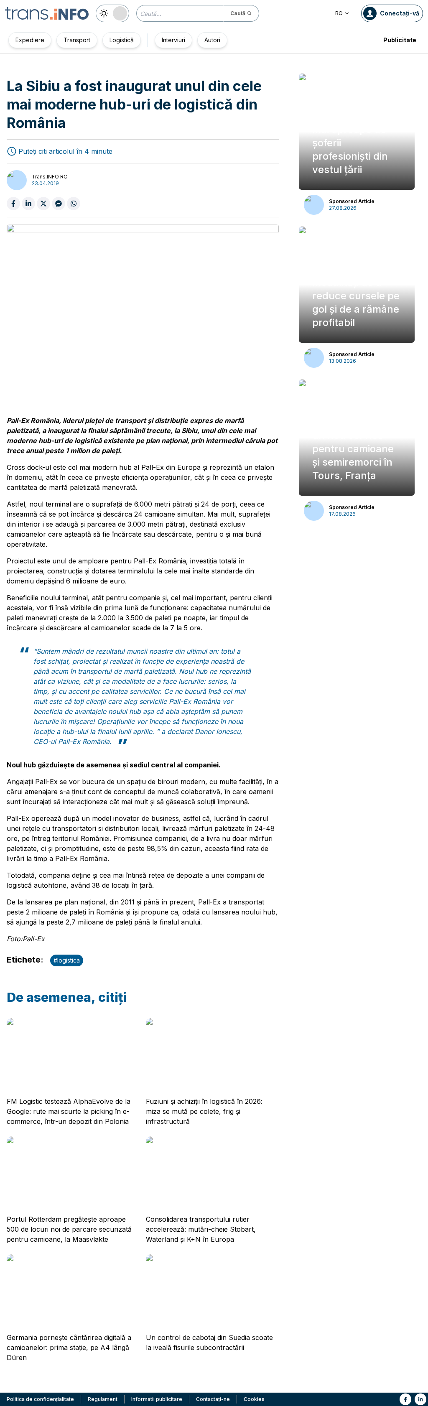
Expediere (29, 39)
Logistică (122, 39)
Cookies (254, 1399)
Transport (77, 39)
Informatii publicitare (156, 1399)
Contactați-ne (213, 1399)
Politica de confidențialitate (40, 1399)
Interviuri (173, 39)
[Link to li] (420, 1399)
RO (339, 13)
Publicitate (399, 39)
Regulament (102, 1399)
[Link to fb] (405, 1399)
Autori (212, 39)
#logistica (67, 960)
